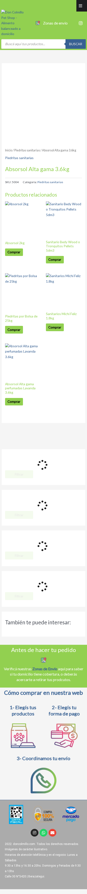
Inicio (8, 150)
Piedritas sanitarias (27, 150)
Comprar (13, 252)
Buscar (75, 44)
